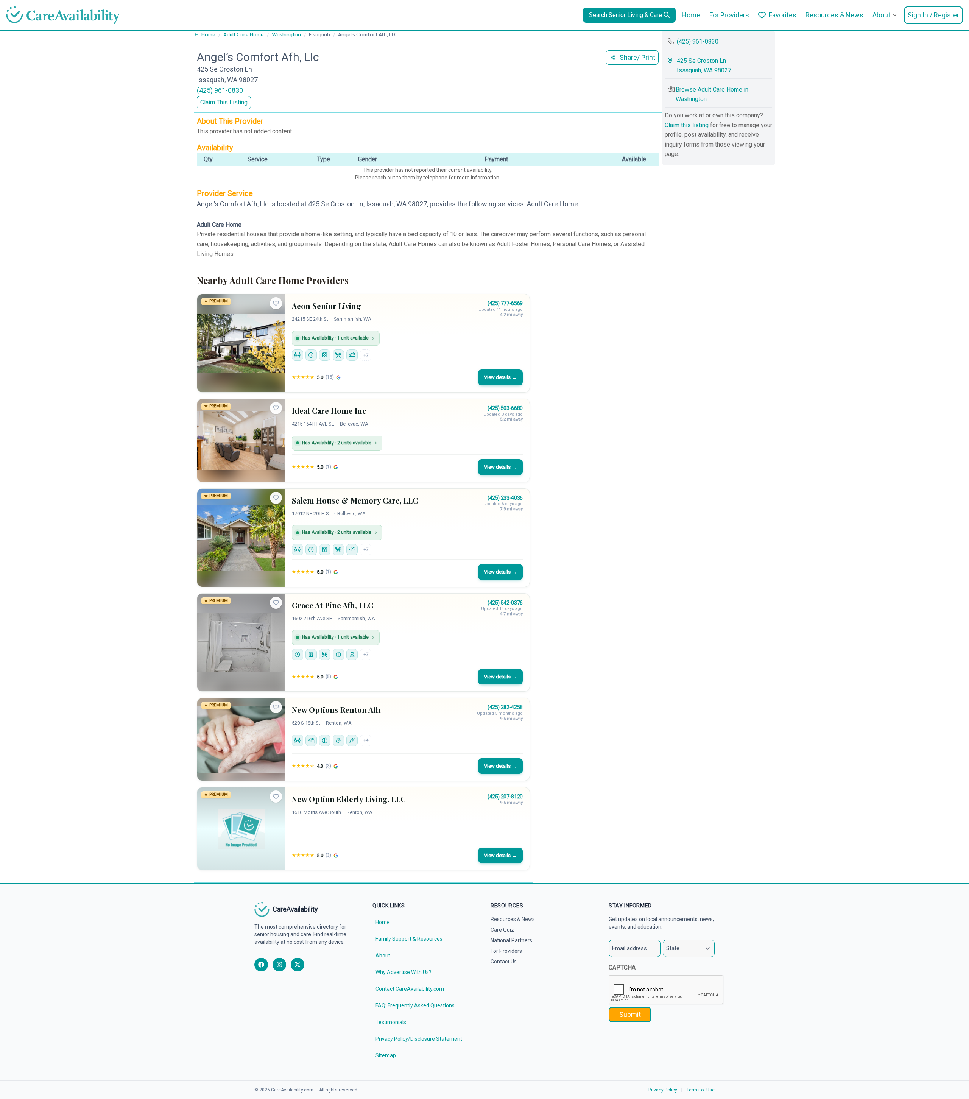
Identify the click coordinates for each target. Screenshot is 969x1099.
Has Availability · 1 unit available (335, 338)
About (881, 15)
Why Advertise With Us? (403, 972)
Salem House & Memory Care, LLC (355, 500)
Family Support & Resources (408, 939)
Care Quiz (502, 930)
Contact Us (504, 962)
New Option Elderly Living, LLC (349, 799)
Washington (286, 34)
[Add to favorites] (276, 303)
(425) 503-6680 (505, 408)
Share (637, 57)
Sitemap (385, 1055)
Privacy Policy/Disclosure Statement (418, 1039)
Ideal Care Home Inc (329, 410)
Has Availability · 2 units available (336, 443)
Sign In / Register (933, 15)
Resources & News (834, 15)
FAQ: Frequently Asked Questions (415, 1005)
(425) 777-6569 (505, 303)
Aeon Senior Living (326, 306)
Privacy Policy (662, 1090)
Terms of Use (701, 1090)
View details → (500, 377)
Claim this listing (687, 125)
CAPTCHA (622, 967)
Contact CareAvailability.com (409, 989)
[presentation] (666, 990)
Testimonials (390, 1022)
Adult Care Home (243, 34)
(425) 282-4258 (505, 707)
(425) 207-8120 (505, 796)
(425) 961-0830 (220, 90)
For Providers (729, 15)
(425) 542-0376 (505, 603)
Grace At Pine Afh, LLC (332, 605)
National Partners (511, 940)
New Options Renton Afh (336, 710)
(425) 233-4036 (505, 498)
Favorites (782, 15)
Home (691, 15)
